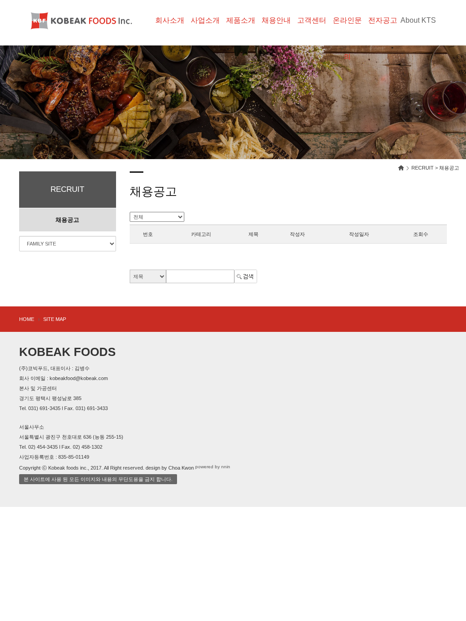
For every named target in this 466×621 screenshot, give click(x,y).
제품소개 (240, 20)
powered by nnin (212, 466)
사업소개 (205, 20)
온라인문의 (347, 27)
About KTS (418, 20)
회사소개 (169, 20)
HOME (26, 319)
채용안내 (276, 20)
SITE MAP (54, 319)
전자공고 (382, 20)
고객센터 (311, 20)
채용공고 (67, 219)
